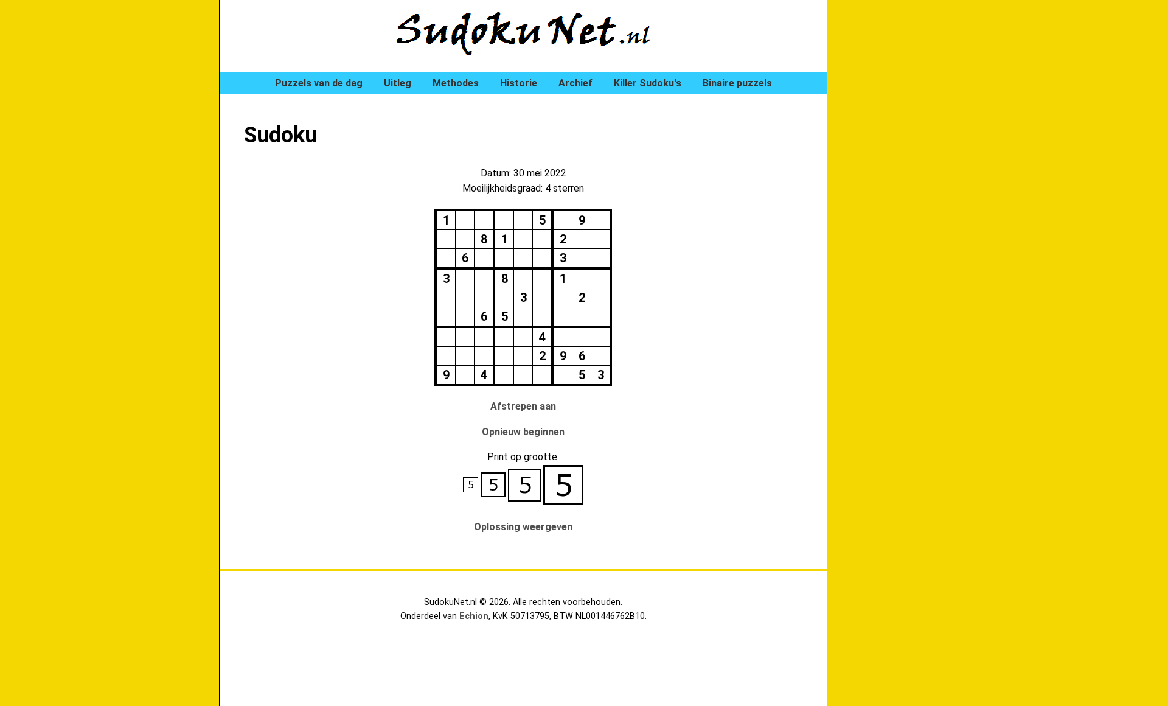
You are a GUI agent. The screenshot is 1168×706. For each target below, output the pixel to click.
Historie (518, 83)
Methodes (456, 83)
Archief (575, 83)
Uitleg (397, 83)
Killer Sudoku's (647, 83)
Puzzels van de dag (319, 83)
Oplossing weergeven (523, 527)
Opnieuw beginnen (523, 432)
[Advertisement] (900, 207)
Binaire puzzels (737, 83)
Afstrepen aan (523, 406)
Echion (473, 616)
